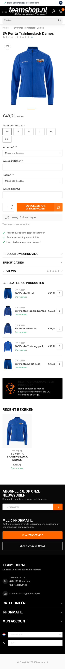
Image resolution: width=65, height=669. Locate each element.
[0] (60, 11)
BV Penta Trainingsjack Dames (29, 27)
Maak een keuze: (13, 125)
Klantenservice (32, 535)
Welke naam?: (11, 188)
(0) (32, 37)
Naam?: (7, 175)
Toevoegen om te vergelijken (16, 224)
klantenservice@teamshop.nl (25, 593)
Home (5, 27)
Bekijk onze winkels (33, 545)
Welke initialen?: (12, 161)
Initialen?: (9, 147)
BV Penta (7, 37)
